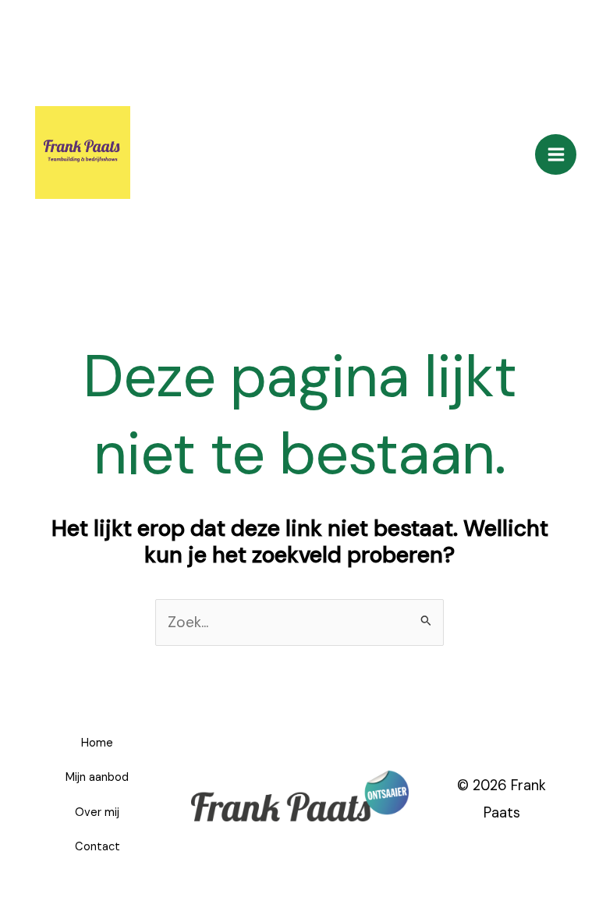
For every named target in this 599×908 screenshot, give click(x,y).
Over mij (97, 812)
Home (97, 743)
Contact (97, 846)
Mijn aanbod (97, 777)
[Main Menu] (555, 155)
